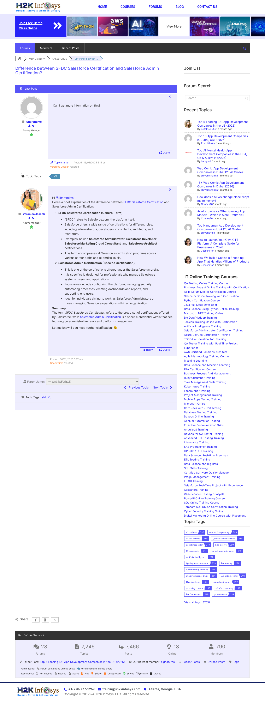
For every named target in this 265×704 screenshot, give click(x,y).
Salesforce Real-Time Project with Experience (213, 485)
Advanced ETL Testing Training (204, 438)
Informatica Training (196, 442)
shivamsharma (209, 175)
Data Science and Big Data (201, 463)
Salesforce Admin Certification (100, 317)
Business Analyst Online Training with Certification (216, 287)
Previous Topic (138, 387)
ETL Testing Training (197, 459)
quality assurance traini (197, 575)
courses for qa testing (219, 532)
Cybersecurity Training (197, 569)
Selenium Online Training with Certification (211, 296)
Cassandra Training (196, 489)
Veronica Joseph (59, 166)
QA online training (222, 581)
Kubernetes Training (197, 386)
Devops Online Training (199, 416)
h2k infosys (220, 544)
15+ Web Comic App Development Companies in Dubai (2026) (220, 184)
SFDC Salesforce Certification (143, 202)
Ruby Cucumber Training (200, 377)
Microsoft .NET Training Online (204, 313)
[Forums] (19, 58)
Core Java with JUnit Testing (202, 408)
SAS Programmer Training (200, 446)
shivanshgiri (208, 232)
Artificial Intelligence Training (202, 326)
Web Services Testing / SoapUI (204, 494)
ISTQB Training (193, 481)
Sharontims (34, 121)
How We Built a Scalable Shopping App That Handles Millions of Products (223, 259)
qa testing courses (194, 588)
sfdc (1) (47, 397)
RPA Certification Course (200, 369)
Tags (236, 661)
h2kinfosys (191, 532)
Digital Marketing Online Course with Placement (215, 515)
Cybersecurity (192, 550)
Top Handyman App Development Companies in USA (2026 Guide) (220, 227)
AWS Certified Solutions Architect (205, 352)
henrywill (206, 161)
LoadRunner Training (197, 390)
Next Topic (161, 387)
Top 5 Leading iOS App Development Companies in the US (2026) (222, 123)
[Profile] (29, 126)
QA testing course (229, 575)
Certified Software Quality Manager (207, 472)
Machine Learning (195, 360)
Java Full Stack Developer (200, 304)
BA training (226, 563)
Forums (155, 7)
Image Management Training (202, 477)
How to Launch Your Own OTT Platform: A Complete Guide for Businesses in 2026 (218, 243)
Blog (180, 7)
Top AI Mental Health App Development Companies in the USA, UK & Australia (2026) (222, 154)
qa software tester (194, 544)
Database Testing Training (200, 412)
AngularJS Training (196, 429)
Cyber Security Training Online (203, 511)
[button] (71, 26)
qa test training (193, 538)
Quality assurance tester (224, 538)
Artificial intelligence (196, 557)
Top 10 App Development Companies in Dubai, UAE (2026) (222, 138)
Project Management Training (203, 395)
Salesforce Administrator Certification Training (213, 330)
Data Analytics (193, 581)
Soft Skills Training (196, 468)
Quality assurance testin (197, 563)
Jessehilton (207, 250)
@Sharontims (64, 197)
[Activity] (32, 126)
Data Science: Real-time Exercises (206, 455)
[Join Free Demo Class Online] (57, 25)
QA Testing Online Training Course (206, 283)
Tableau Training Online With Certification (210, 322)
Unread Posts (216, 661)
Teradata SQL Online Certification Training (211, 507)
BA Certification (193, 594)
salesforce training (224, 588)
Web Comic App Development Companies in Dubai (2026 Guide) (220, 170)
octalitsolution (209, 129)
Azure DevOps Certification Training (207, 334)
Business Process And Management (207, 373)
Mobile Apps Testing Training (203, 399)
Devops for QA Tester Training (203, 433)
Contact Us (207, 7)
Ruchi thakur (208, 143)
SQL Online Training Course (201, 502)
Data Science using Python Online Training (211, 309)
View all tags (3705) (197, 602)
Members (46, 48)
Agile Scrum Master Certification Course (210, 291)
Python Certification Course (202, 300)
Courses (127, 7)
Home (102, 7)
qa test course (220, 594)
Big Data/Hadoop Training (200, 317)
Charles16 (207, 204)
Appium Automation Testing (202, 420)
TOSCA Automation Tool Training (205, 339)
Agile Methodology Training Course (207, 356)
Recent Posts (70, 48)
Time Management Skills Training (205, 382)
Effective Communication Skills (204, 425)
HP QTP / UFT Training (198, 451)
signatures (168, 661)
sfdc (56, 176)
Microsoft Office (194, 403)
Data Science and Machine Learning (207, 365)
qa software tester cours (223, 550)
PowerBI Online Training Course (204, 498)
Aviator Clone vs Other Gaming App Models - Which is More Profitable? (221, 213)
